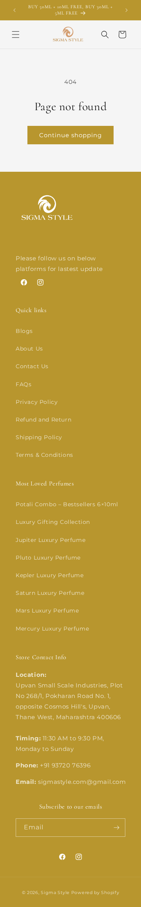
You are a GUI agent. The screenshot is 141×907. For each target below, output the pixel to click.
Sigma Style (55, 892)
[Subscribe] (116, 827)
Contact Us (32, 366)
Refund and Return (43, 419)
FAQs (23, 384)
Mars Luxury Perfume (47, 610)
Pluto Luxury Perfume (48, 557)
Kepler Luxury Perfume (50, 575)
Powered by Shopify (95, 892)
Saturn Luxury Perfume (50, 592)
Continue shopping (70, 135)
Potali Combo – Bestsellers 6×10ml (67, 504)
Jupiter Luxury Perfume (50, 539)
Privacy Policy (37, 401)
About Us (29, 348)
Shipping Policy (39, 437)
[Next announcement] (126, 10)
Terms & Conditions (44, 454)
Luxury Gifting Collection (53, 521)
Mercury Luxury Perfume (52, 628)
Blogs (24, 330)
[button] (15, 34)
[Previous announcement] (14, 10)
